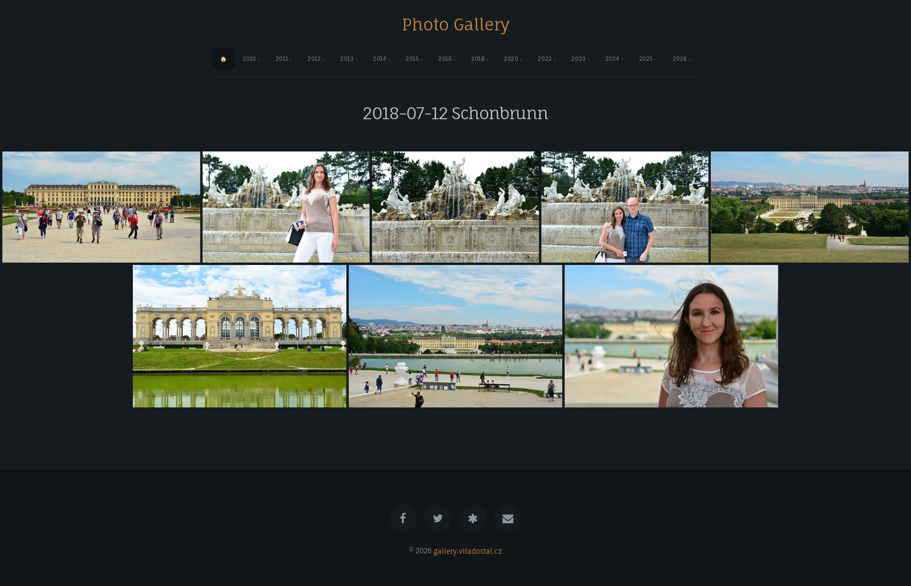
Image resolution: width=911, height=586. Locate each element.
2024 (612, 59)
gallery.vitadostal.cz (468, 551)
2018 (477, 59)
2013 (346, 59)
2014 (379, 59)
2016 (445, 59)
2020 (511, 59)
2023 (578, 59)
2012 (314, 59)
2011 (282, 59)
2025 (646, 59)
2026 (680, 59)
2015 (412, 59)
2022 (545, 59)
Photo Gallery (456, 24)
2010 (249, 59)
